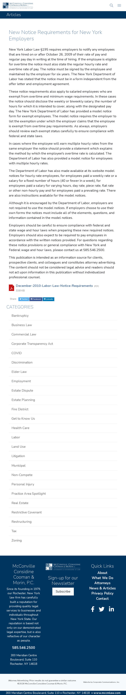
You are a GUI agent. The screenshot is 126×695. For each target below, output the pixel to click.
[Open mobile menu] (119, 5)
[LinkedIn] (111, 609)
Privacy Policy (102, 593)
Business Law (21, 325)
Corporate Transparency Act (32, 344)
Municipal (18, 465)
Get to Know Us (23, 418)
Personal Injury (22, 484)
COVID (16, 353)
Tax (14, 531)
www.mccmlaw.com (107, 693)
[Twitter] (102, 609)
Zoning (16, 540)
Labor (15, 437)
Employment (21, 381)
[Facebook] (93, 609)
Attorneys (102, 583)
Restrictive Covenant (26, 512)
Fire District (19, 409)
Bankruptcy (20, 315)
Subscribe (63, 591)
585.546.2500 (23, 647)
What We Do (102, 578)
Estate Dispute (22, 390)
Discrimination (21, 362)
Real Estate (19, 503)
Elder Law (19, 372)
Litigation (18, 456)
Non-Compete (21, 475)
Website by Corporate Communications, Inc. (101, 682)
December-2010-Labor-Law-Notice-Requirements (55, 286)
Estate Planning (23, 400)
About (102, 573)
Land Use (18, 446)
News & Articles (102, 588)
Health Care (20, 428)
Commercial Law (23, 334)
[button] (111, 5)
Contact (102, 598)
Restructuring (21, 521)
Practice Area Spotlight (28, 493)
